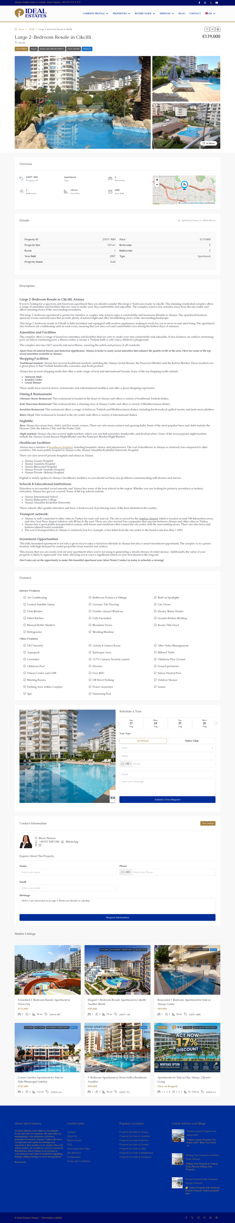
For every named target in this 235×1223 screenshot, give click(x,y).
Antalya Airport (148, 518)
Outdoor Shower (167, 680)
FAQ (69, 1144)
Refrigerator (34, 632)
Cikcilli (31, 29)
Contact (71, 1132)
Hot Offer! (73, 49)
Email (23, 881)
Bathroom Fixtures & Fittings (110, 597)
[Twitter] (193, 1217)
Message (25, 895)
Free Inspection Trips (78, 1148)
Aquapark (33, 652)
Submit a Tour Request (167, 799)
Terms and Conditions (78, 1161)
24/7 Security (35, 645)
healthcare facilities (61, 447)
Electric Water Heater (171, 611)
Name (23, 866)
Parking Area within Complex (45, 687)
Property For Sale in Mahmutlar (136, 1152)
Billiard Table (166, 652)
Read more (20, 1162)
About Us (72, 1136)
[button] (207, 29)
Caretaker (33, 659)
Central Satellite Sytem (41, 604)
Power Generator (103, 687)
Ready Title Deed (168, 625)
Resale (87, 49)
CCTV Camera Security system (111, 659)
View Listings (208, 823)
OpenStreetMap (197, 202)
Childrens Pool (36, 666)
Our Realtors (74, 1152)
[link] (178, 1135)
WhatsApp (72, 841)
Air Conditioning (37, 597)
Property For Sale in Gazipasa (135, 1156)
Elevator (97, 666)
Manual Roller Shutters (41, 625)
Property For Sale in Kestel (133, 1140)
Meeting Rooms (36, 680)
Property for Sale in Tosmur (134, 1144)
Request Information (117, 917)
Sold (33, 49)
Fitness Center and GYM (41, 673)
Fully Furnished (102, 618)
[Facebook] (187, 1217)
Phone (123, 866)
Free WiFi (98, 673)
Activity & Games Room (107, 645)
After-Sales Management (173, 645)
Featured (104, 950)
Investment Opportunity (121, 950)
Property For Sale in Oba (132, 1148)
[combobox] (167, 748)
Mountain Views (102, 625)
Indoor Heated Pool (169, 673)
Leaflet (183, 202)
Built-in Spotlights (168, 597)
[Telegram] (217, 1217)
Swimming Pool (102, 693)
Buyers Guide (74, 1140)
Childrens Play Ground (171, 659)
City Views (164, 604)
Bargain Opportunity (52, 49)
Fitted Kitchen (35, 618)
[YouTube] (205, 1217)
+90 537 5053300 (49, 841)
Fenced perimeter (168, 666)
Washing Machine (103, 632)
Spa (29, 693)
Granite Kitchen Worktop (172, 618)
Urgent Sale (141, 950)
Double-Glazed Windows (108, 611)
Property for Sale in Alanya (133, 1132)
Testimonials (74, 1156)
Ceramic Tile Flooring (106, 604)
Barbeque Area (102, 652)
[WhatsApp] (211, 1217)
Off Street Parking (103, 680)
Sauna (161, 687)
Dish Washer (35, 611)
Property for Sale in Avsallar (134, 1136)
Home (21, 29)
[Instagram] (199, 1217)
